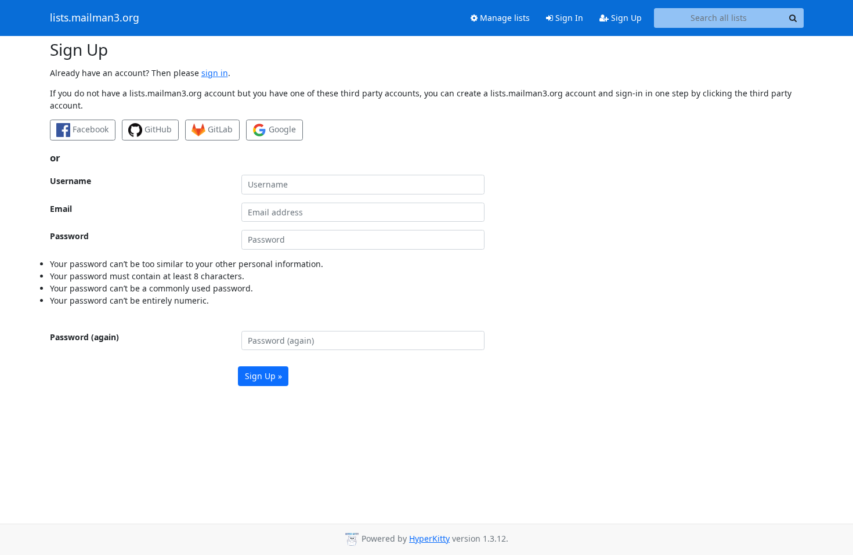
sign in (214, 72)
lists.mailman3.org (94, 18)
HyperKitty (429, 538)
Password (69, 236)
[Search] (793, 18)
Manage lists (504, 17)
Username (70, 180)
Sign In (568, 17)
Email (61, 208)
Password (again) (84, 337)
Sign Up (625, 17)
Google (281, 129)
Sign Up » (263, 375)
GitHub (157, 129)
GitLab (219, 129)
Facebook (89, 129)
